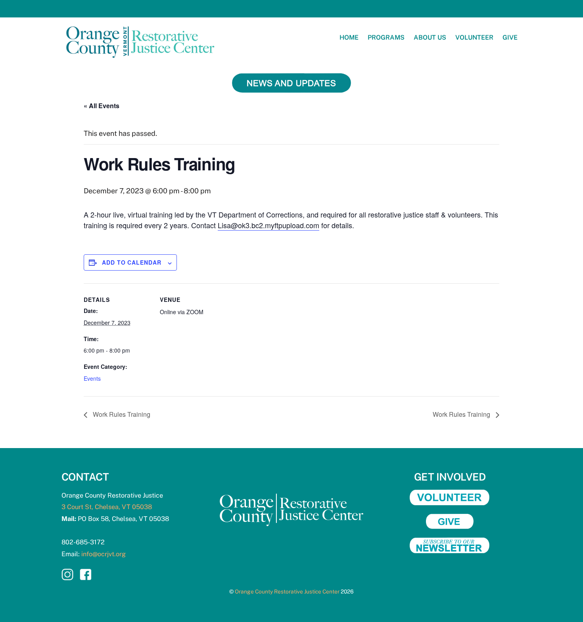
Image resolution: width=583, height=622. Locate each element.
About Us (430, 37)
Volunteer (474, 37)
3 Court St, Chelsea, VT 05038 (106, 507)
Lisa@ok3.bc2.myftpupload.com (268, 225)
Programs (386, 37)
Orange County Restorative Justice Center (287, 591)
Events (92, 378)
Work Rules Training (120, 414)
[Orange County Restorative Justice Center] (140, 61)
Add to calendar (131, 262)
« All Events (101, 105)
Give (510, 37)
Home (349, 37)
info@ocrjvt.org (103, 554)
